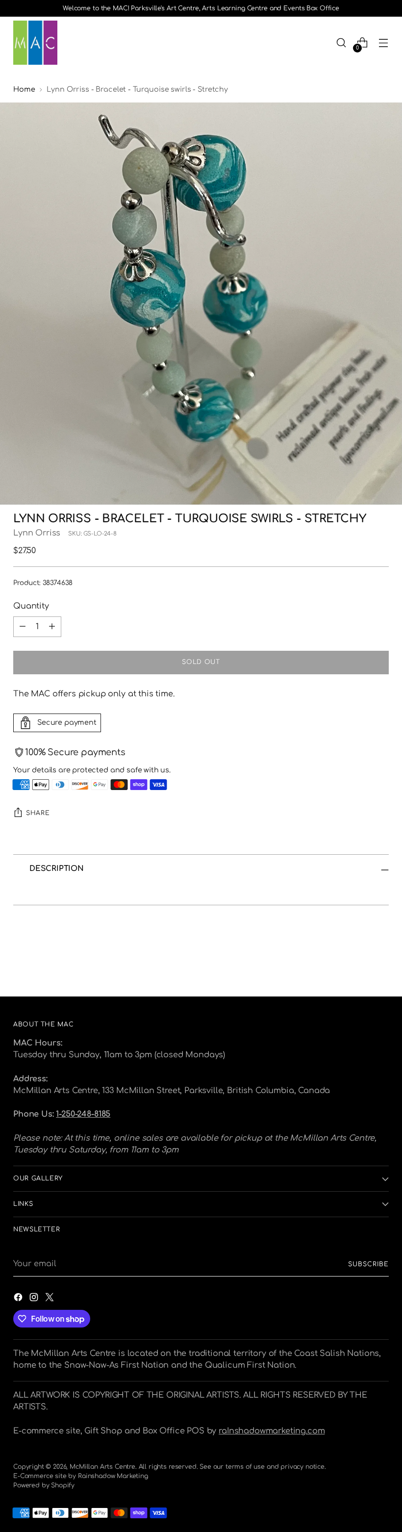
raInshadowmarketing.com (272, 1431)
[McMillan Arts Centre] (35, 43)
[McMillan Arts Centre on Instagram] (35, 1298)
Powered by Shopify (44, 1485)
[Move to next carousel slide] (380, 962)
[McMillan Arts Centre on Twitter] (50, 1298)
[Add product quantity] (52, 627)
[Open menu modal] (384, 43)
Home (24, 89)
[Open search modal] (341, 43)
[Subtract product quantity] (22, 627)
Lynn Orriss (36, 533)
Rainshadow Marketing (113, 1476)
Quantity (31, 606)
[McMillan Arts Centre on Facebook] (19, 1298)
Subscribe (368, 1264)
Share (38, 813)
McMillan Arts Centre (102, 1466)
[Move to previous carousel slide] (358, 963)
